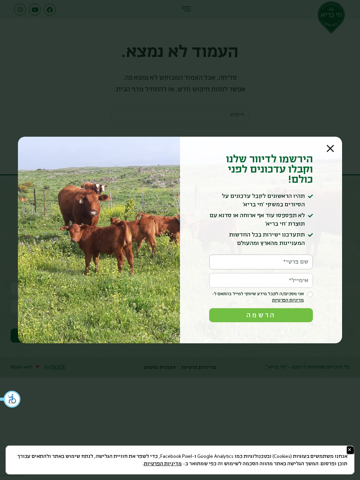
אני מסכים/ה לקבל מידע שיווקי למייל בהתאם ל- (258, 297)
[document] (180, 240)
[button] (10, 399)
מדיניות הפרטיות (163, 463)
